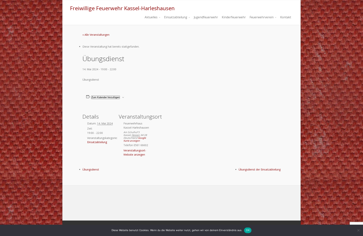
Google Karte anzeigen (134, 139)
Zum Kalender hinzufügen (105, 97)
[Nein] (358, 230)
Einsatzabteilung (97, 142)
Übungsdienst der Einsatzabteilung (260, 169)
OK (248, 230)
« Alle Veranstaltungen (95, 34)
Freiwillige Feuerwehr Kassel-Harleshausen (122, 8)
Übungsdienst (90, 169)
